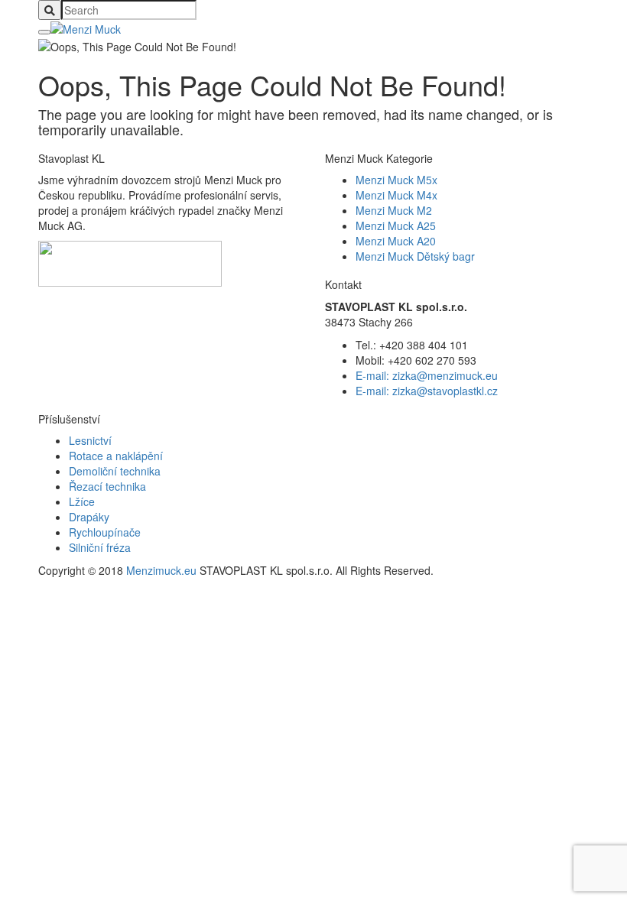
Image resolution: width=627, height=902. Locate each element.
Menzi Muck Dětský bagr (415, 256)
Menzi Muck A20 (396, 240)
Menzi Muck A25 (396, 225)
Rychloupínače (105, 532)
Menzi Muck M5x (396, 179)
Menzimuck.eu (161, 570)
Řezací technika (107, 486)
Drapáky (89, 516)
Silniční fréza (100, 547)
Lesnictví (90, 440)
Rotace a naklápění (116, 455)
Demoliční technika (115, 471)
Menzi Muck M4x (396, 195)
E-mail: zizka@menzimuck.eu (427, 375)
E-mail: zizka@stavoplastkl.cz (427, 390)
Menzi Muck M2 (394, 210)
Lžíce (82, 501)
